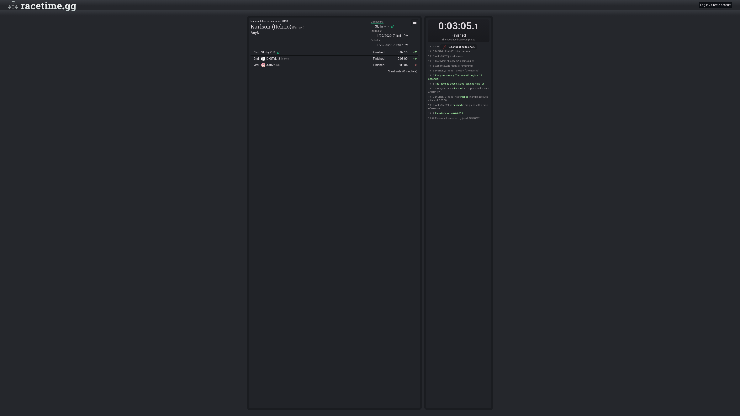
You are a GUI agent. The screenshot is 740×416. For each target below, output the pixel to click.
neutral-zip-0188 (279, 21)
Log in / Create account (715, 5)
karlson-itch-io (259, 21)
